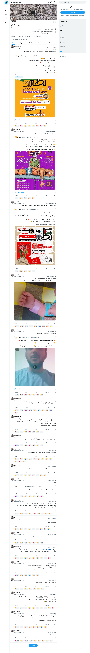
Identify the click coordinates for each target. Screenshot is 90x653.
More (61, 51)
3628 (23, 39)
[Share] (55, 123)
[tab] (14, 43)
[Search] (54, 2)
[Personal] (56, 32)
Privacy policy (63, 56)
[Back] (12, 2)
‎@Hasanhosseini (47, 549)
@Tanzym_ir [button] (23, 56)
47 (14, 39)
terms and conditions (72, 16)
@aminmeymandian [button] (19, 48)
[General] (56, 29)
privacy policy (63, 16)
